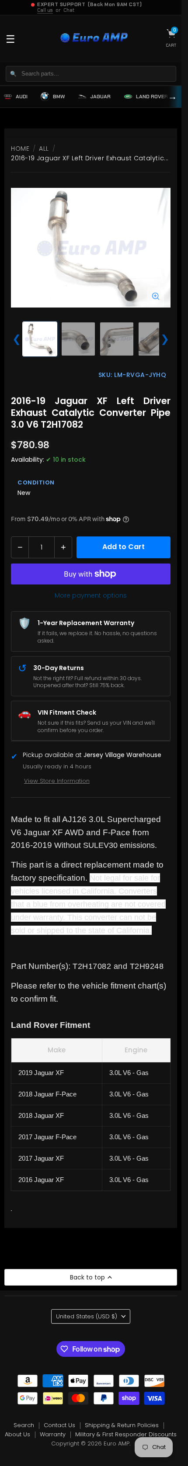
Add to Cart (123, 547)
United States (86, 1316)
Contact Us (59, 1425)
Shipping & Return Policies (122, 1425)
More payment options (91, 595)
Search (24, 1425)
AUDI (22, 96)
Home (20, 148)
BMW (59, 96)
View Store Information (57, 781)
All (44, 148)
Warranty (53, 1434)
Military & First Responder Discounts (126, 1434)
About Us (17, 1434)
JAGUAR (100, 96)
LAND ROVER (152, 96)
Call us (45, 10)
